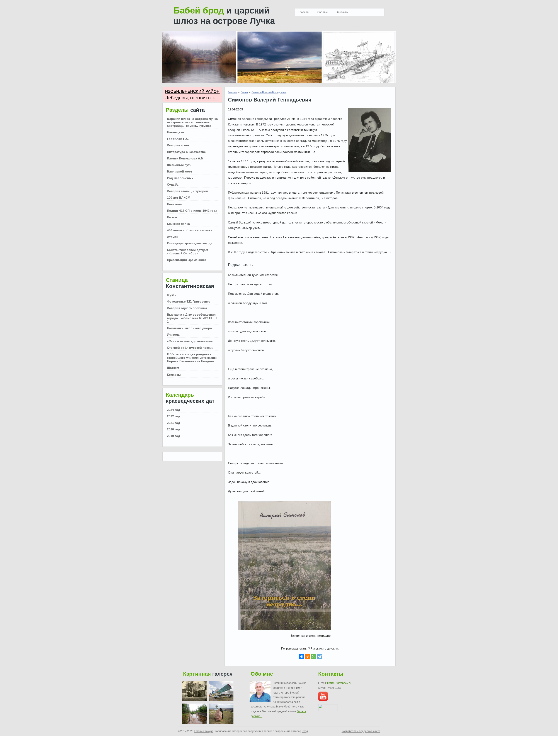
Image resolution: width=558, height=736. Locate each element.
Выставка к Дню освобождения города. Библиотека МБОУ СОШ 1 (192, 318)
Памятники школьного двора (189, 328)
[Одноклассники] (307, 656)
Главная (303, 12)
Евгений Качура (203, 731)
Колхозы (174, 374)
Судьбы (173, 184)
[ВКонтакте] (301, 656)
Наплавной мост (179, 171)
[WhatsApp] (313, 656)
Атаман (172, 237)
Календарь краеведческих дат (190, 243)
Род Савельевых (180, 178)
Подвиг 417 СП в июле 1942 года (192, 210)
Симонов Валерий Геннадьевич (269, 92)
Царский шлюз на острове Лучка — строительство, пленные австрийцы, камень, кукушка (192, 122)
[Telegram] (319, 656)
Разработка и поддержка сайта (361, 731)
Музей (172, 295)
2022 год (173, 416)
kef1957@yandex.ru (339, 683)
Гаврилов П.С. (178, 138)
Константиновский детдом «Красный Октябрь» (187, 251)
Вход (305, 731)
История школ (178, 145)
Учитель (173, 334)
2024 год (173, 409)
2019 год (173, 436)
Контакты (342, 12)
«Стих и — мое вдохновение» (190, 341)
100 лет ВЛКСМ (178, 197)
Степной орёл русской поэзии (190, 347)
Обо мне (322, 12)
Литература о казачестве (186, 152)
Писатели (174, 204)
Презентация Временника (186, 260)
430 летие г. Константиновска (189, 230)
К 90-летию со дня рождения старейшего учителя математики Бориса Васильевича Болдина (192, 357)
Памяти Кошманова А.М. (185, 158)
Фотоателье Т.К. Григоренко (188, 301)
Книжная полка (178, 223)
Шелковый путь (179, 165)
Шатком (173, 367)
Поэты (172, 217)
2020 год (173, 429)
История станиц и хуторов (187, 191)
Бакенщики (175, 132)
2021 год (173, 423)
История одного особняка (187, 308)
